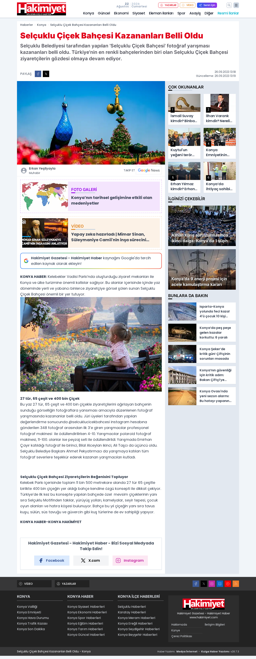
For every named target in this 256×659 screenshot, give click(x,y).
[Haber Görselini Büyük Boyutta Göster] (91, 123)
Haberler (26, 25)
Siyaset (138, 13)
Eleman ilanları (161, 13)
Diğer (209, 13)
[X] (204, 584)
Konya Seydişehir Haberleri (139, 629)
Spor (181, 13)
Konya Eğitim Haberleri (85, 623)
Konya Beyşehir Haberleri (137, 634)
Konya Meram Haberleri (136, 618)
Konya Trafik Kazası (32, 623)
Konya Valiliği (27, 606)
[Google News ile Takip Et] (149, 170)
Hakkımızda (179, 625)
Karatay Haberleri (132, 612)
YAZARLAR (170, 5)
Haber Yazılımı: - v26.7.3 (198, 651)
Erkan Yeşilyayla (42, 170)
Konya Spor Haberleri (84, 618)
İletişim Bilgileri (215, 625)
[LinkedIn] (220, 584)
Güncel (104, 13)
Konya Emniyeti (29, 612)
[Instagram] (212, 584)
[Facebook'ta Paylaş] (38, 74)
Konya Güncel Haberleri (86, 634)
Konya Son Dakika (31, 629)
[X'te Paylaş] (46, 74)
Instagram (134, 560)
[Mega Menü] (236, 5)
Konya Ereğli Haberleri (135, 623)
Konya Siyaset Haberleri (86, 606)
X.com (94, 560)
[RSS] (236, 584)
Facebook (55, 560)
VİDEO (190, 5)
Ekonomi (121, 13)
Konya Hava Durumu (33, 618)
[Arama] (229, 5)
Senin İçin (209, 5)
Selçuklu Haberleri (132, 606)
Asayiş (195, 13)
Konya (88, 13)
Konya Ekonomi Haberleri (87, 612)
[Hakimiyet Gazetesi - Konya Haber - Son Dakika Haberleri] (204, 604)
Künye (175, 630)
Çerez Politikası (181, 636)
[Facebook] (196, 584)
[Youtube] (228, 584)
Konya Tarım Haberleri (85, 629)
